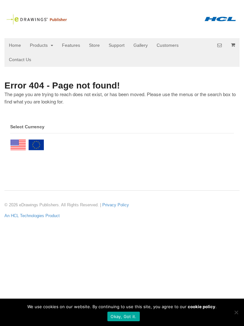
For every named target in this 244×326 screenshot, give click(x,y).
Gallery (140, 45)
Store (94, 45)
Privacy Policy (115, 204)
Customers (168, 45)
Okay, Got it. (123, 316)
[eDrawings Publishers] (122, 22)
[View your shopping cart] (233, 45)
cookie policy (201, 306)
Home (15, 45)
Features (71, 45)
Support (117, 45)
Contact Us (20, 59)
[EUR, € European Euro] (36, 143)
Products (39, 45)
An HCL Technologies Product (32, 215)
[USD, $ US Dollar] (18, 143)
